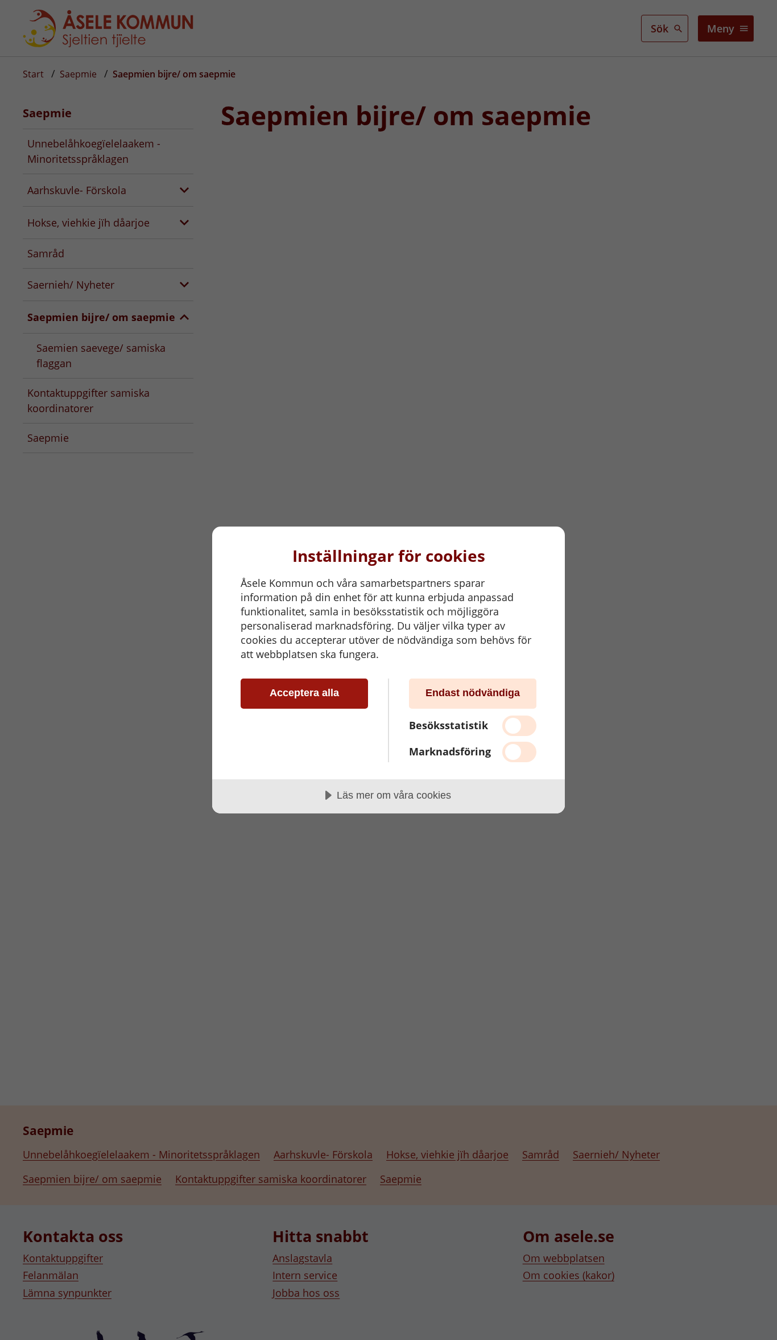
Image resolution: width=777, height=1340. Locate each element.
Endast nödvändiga (472, 692)
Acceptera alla (304, 692)
